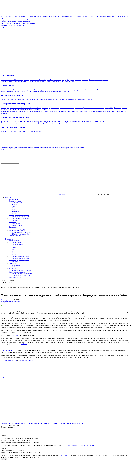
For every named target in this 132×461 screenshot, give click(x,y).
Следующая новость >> (26, 360)
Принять (4, 459)
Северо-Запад (16, 211)
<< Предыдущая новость (9, 360)
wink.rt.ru (24, 344)
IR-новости (12, 222)
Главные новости (14, 199)
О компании (7, 75)
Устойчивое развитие (12, 95)
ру (1, 27)
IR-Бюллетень (17, 225)
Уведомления (13, 227)
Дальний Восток (17, 203)
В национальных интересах (15, 103)
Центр (14, 213)
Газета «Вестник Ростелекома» (22, 232)
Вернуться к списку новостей (10, 302)
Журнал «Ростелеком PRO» (21, 234)
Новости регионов (15, 201)
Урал (14, 206)
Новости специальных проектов (19, 216)
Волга (14, 208)
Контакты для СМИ (15, 236)
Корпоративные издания (17, 230)
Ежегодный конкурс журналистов (20, 229)
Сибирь (14, 204)
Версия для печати (7, 300)
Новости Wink (13, 220)
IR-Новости (16, 223)
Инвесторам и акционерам (15, 117)
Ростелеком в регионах (13, 127)
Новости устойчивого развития (19, 215)
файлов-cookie (63, 455)
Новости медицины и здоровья (19, 218)
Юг (13, 209)
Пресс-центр (7, 85)
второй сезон (15, 335)
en (3, 27)
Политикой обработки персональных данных (79, 445)
